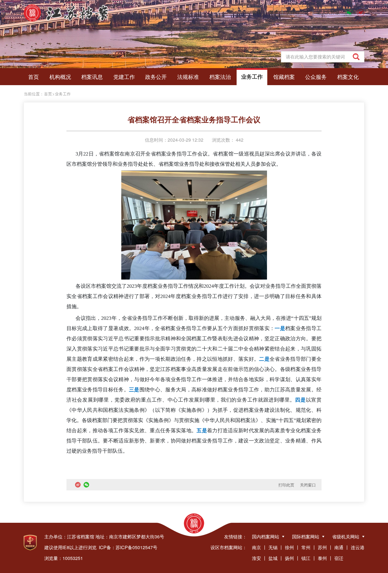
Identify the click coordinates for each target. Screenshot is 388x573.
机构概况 (60, 76)
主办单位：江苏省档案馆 (69, 536)
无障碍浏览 (297, 12)
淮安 (256, 558)
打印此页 (286, 485)
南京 (256, 547)
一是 (280, 328)
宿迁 (338, 558)
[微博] (360, 12)
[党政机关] (30, 543)
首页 (33, 76)
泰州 (322, 558)
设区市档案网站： (228, 547)
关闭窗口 (308, 485)
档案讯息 (92, 76)
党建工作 (124, 76)
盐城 (273, 558)
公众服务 (316, 76)
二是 (264, 359)
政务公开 (156, 76)
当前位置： (34, 93)
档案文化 (348, 76)
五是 (202, 430)
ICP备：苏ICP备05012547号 (128, 547)
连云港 (357, 547)
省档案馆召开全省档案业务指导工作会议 (194, 119)
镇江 (305, 558)
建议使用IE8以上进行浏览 (70, 547)
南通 (338, 547)
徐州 (289, 547)
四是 (300, 400)
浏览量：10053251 (63, 558)
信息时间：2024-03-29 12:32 (174, 140)
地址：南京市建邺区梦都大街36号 (129, 536)
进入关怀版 (328, 12)
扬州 (289, 558)
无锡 (273, 547)
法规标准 (188, 76)
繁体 (273, 12)
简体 (256, 12)
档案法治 (220, 76)
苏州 (322, 547)
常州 (305, 547)
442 (239, 140)
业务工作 (252, 76)
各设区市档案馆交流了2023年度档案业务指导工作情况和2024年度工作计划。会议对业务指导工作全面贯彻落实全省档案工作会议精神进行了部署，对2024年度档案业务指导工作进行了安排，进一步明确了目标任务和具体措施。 (194, 296)
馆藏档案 (284, 76)
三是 (134, 390)
